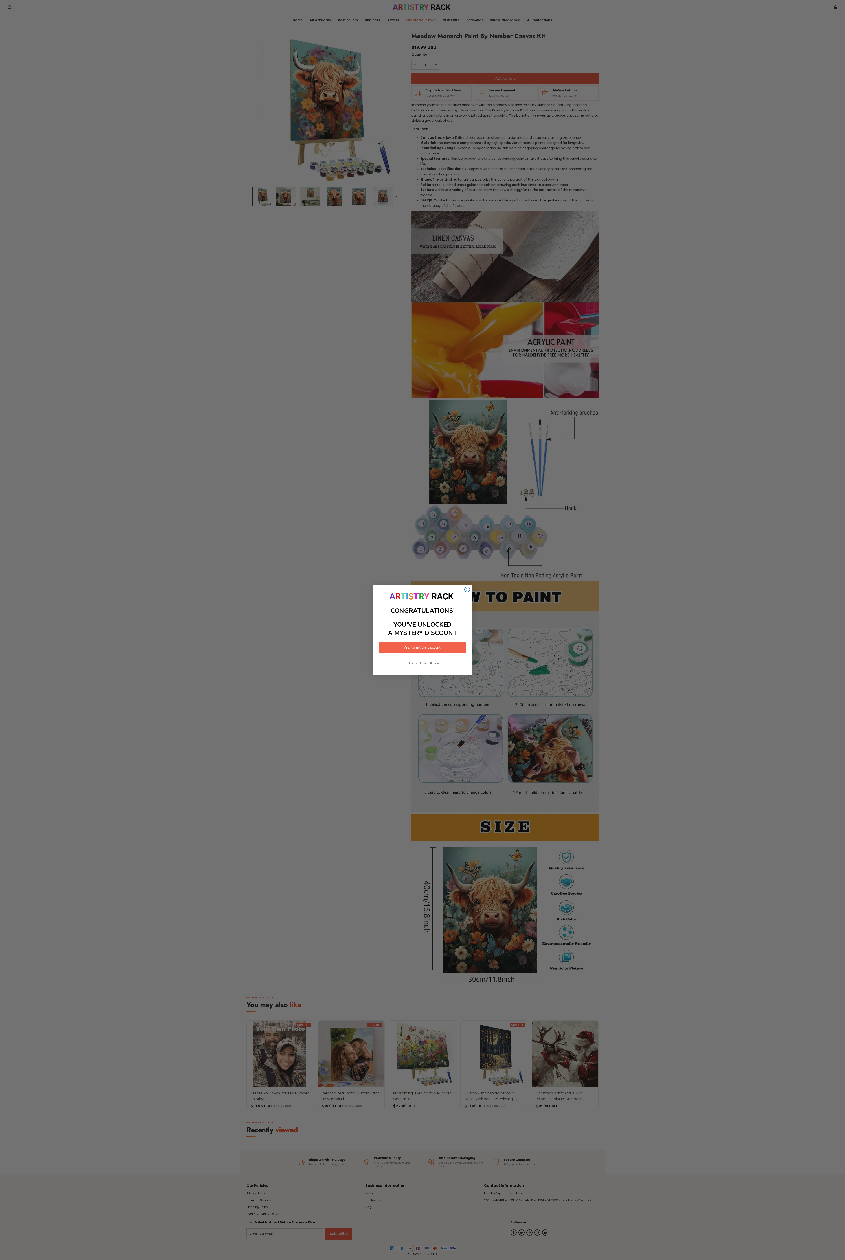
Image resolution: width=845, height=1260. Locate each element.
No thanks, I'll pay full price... (423, 663)
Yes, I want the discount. (422, 647)
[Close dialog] (467, 589)
